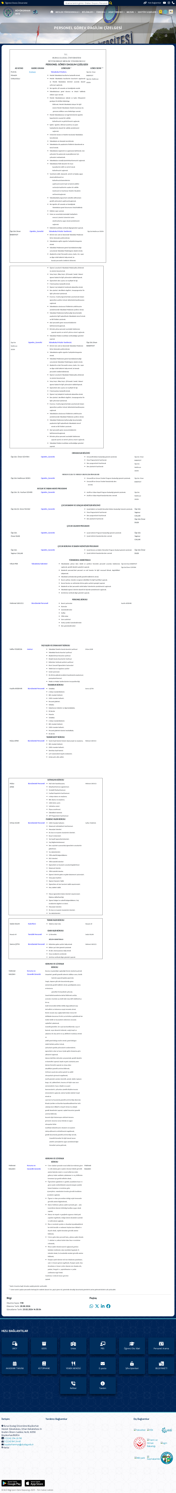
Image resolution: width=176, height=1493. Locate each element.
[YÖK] (150, 1430)
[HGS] (171, 11)
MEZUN (130, 12)
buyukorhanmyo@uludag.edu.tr (19, 1444)
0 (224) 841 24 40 (12, 1441)
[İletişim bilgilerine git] (173, 3)
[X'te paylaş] (97, 1306)
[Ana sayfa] (52, 12)
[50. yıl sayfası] (35, 12)
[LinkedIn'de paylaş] (102, 1306)
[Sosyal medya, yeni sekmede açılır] (164, 3)
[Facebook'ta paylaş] (108, 1306)
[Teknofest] (139, 1430)
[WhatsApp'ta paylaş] (91, 1306)
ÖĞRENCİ (100, 12)
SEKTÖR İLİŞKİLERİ (147, 12)
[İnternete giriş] (165, 12)
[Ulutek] (167, 1430)
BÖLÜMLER (87, 12)
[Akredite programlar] (160, 12)
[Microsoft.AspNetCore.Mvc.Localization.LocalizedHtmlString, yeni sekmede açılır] (12, 1483)
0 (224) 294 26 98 (13, 1438)
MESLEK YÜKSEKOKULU (67, 12)
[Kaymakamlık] (153, 1458)
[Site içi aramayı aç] (110, 3)
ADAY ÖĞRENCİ (115, 12)
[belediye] (167, 1458)
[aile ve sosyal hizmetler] (140, 1443)
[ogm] (164, 1443)
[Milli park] (140, 1458)
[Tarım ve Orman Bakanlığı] (153, 1443)
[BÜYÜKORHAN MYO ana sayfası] (8, 12)
